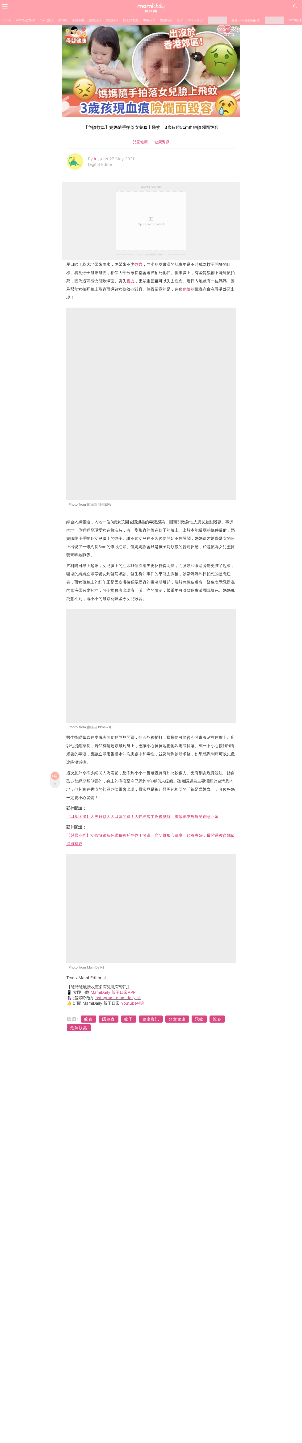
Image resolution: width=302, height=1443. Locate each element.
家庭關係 (112, 20)
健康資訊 (95, 20)
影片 (180, 20)
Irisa (98, 159)
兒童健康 (141, 142)
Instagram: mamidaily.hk (118, 997)
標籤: (73, 1018)
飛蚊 (199, 1019)
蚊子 (128, 1019)
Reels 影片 (195, 20)
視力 (130, 281)
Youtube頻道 (133, 1003)
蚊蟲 (138, 264)
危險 (187, 289)
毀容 (217, 1019)
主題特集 (166, 20)
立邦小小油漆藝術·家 (245, 20)
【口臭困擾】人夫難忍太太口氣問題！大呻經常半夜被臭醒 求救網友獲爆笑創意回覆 (142, 816)
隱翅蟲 (108, 1019)
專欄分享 (149, 20)
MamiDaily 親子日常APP (113, 992)
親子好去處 (130, 20)
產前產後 (78, 20)
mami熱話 (46, 20)
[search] (295, 6)
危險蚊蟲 (78, 1027)
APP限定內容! (25, 20)
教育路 (62, 20)
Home (6, 20)
